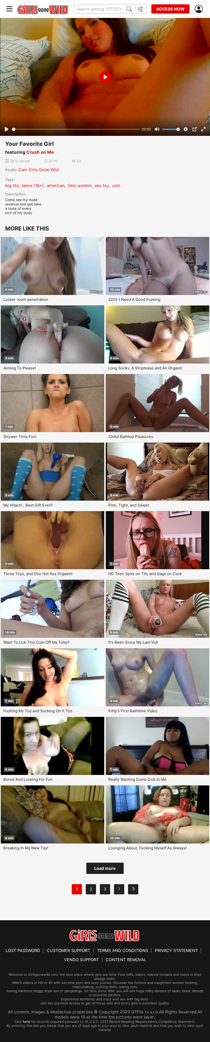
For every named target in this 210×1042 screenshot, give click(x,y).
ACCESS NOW (170, 9)
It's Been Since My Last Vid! (133, 642)
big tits (12, 185)
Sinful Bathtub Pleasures (130, 436)
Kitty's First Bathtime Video (133, 710)
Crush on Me (40, 152)
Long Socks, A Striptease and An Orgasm (145, 368)
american (56, 185)
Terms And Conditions (122, 950)
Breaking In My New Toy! (25, 848)
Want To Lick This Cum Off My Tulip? (36, 642)
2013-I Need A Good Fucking (134, 299)
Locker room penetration (25, 299)
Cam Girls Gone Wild (38, 169)
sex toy (102, 185)
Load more (105, 868)
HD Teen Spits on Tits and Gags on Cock (145, 573)
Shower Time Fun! (19, 436)
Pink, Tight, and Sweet (128, 505)
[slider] (76, 129)
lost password (23, 950)
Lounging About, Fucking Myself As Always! (147, 848)
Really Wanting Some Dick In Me (137, 779)
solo (116, 185)
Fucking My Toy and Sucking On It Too (37, 710)
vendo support (81, 959)
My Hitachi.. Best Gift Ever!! (27, 505)
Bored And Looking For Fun (27, 779)
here (26, 1021)
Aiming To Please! (19, 368)
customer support (68, 950)
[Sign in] (200, 9)
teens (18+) (33, 185)
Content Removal (126, 959)
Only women (80, 185)
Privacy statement (176, 950)
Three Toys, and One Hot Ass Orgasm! (37, 573)
